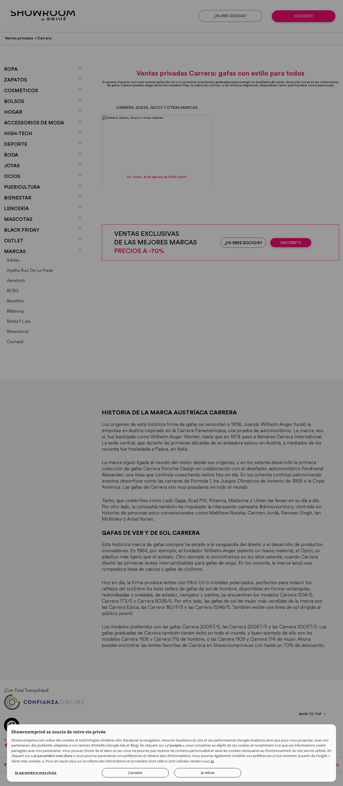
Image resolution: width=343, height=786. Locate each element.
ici (212, 761)
